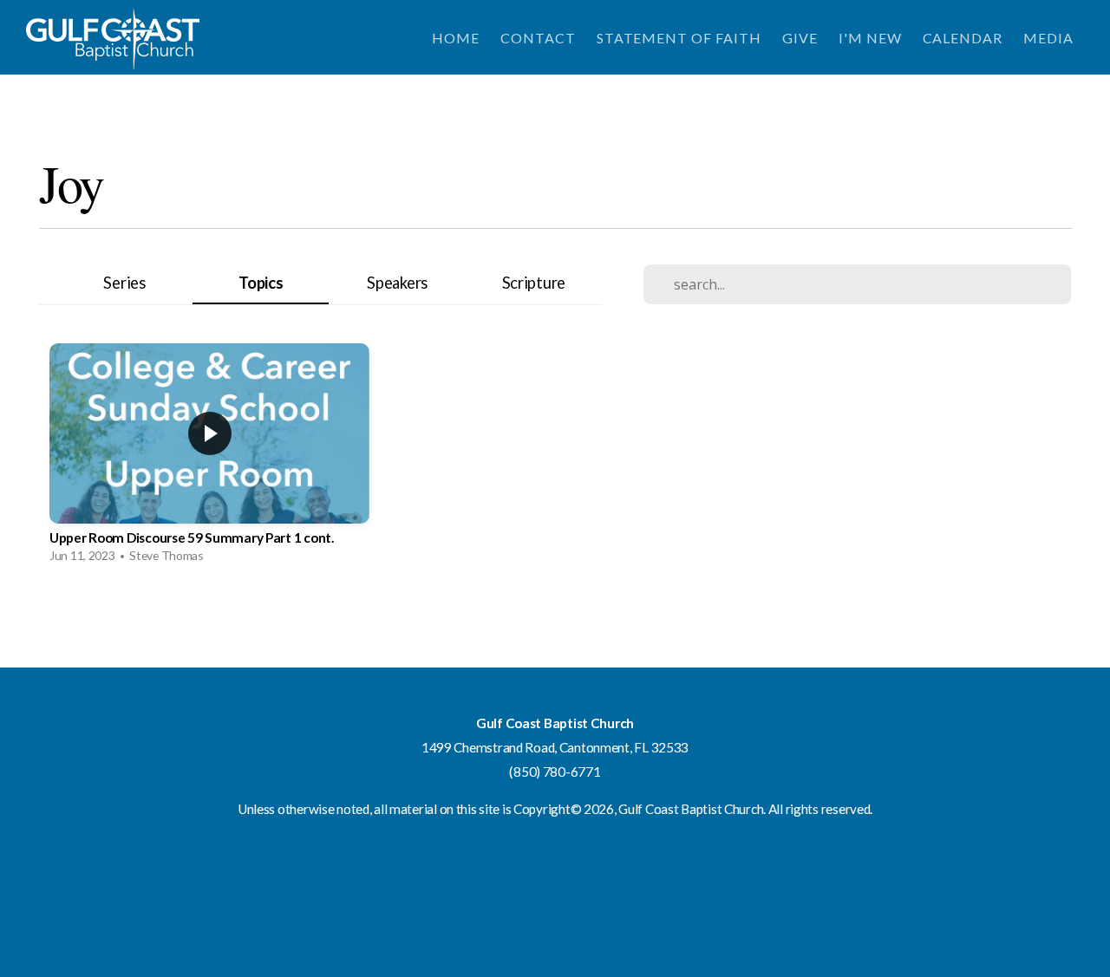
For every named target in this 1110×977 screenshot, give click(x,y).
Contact (538, 37)
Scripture (533, 282)
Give (800, 37)
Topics (260, 282)
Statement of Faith (679, 37)
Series (124, 282)
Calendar (963, 37)
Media (1048, 37)
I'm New (870, 37)
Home (456, 37)
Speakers (397, 282)
